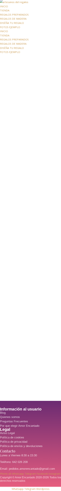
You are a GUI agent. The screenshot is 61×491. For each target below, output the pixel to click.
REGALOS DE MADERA (13, 18)
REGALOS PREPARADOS (14, 14)
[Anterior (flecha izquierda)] (6, 245)
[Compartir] (57, 3)
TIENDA (4, 10)
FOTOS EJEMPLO (10, 27)
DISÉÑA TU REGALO (12, 23)
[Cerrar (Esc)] (50, 3)
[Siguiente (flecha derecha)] (55, 245)
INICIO (4, 31)
